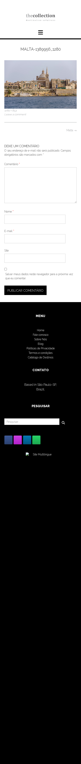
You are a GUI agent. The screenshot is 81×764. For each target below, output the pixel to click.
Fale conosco (40, 334)
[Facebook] (8, 440)
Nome (9, 211)
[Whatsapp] (36, 440)
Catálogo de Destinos (40, 357)
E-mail (9, 231)
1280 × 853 (10, 110)
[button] (40, 32)
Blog (40, 343)
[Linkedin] (27, 440)
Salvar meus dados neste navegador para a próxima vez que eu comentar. (39, 276)
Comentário (12, 164)
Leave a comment (15, 114)
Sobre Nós (40, 339)
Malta (71, 130)
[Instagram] (18, 440)
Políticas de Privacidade (41, 348)
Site (6, 250)
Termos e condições (40, 352)
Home (40, 330)
